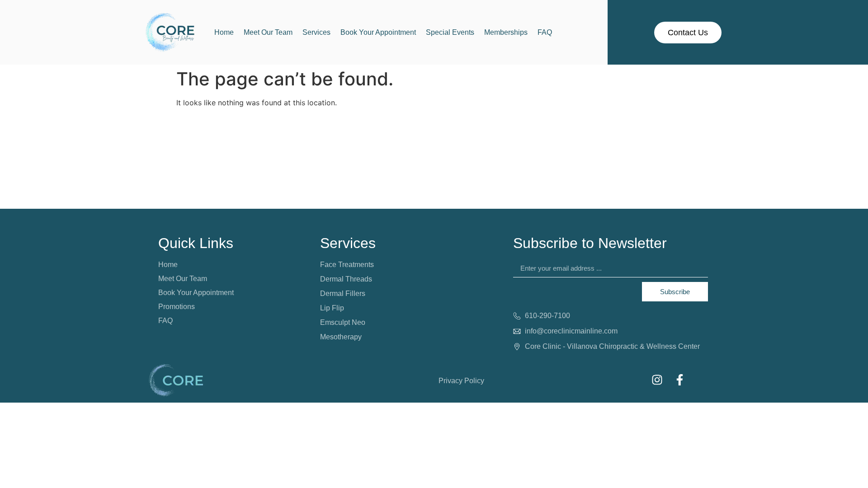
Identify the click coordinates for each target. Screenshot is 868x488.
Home (224, 32)
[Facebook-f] (679, 379)
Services (316, 32)
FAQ (545, 32)
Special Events (450, 32)
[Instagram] (657, 379)
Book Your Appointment (378, 32)
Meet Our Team (268, 32)
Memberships (506, 32)
